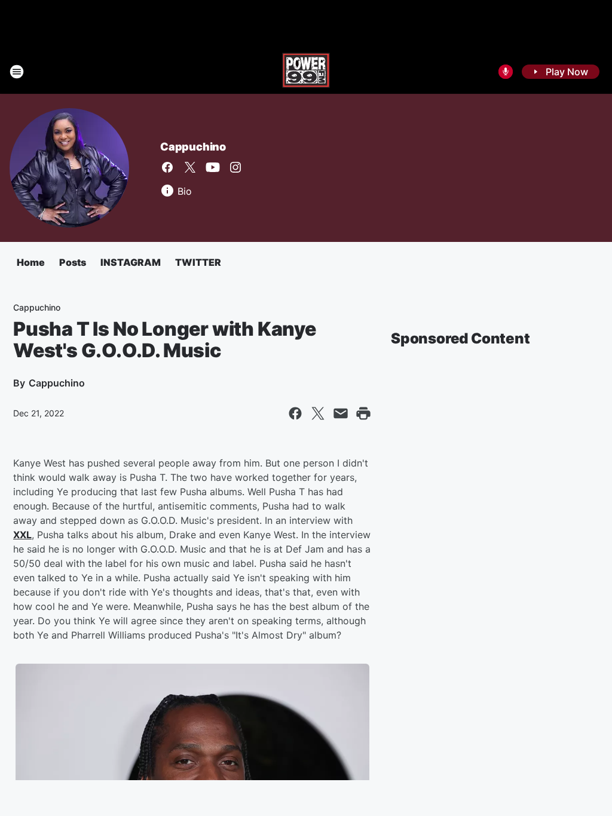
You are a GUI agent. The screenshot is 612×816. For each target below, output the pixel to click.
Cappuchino (193, 146)
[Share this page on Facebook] (295, 413)
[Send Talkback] (505, 72)
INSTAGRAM (130, 262)
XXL (22, 535)
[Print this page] (363, 413)
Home (31, 262)
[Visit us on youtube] (213, 167)
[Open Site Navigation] (17, 72)
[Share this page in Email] (340, 413)
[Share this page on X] (318, 413)
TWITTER (198, 262)
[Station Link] (306, 72)
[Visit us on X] (190, 167)
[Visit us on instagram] (235, 167)
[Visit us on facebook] (167, 167)
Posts (72, 262)
